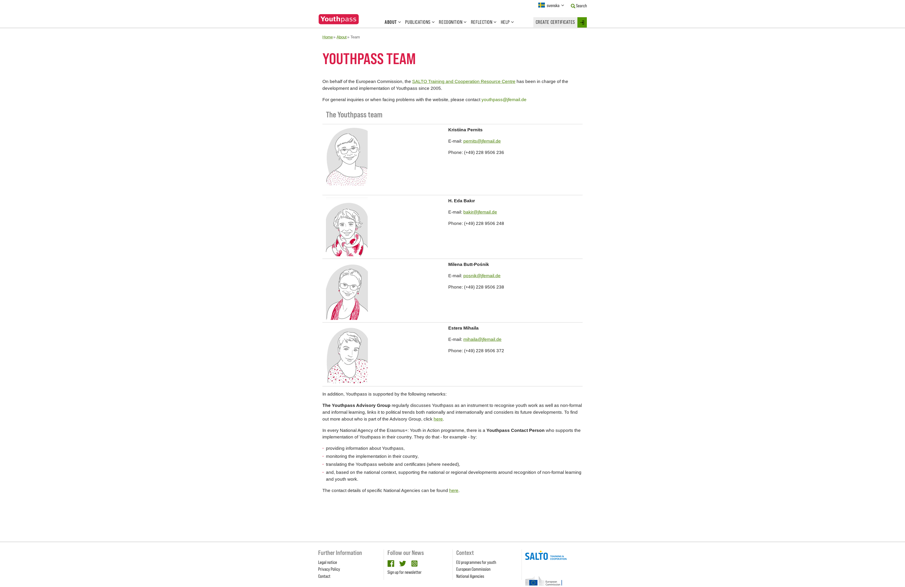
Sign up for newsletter (404, 572)
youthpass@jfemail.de (504, 99)
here (438, 419)
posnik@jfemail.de (482, 275)
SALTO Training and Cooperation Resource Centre (463, 81)
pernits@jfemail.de (482, 141)
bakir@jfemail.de (480, 212)
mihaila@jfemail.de (482, 339)
